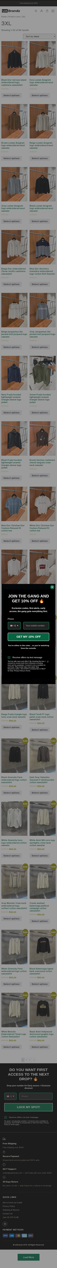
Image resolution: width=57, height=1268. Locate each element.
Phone (11, 619)
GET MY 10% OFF (28, 636)
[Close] (52, 587)
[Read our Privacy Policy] (47, 661)
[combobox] (14, 626)
